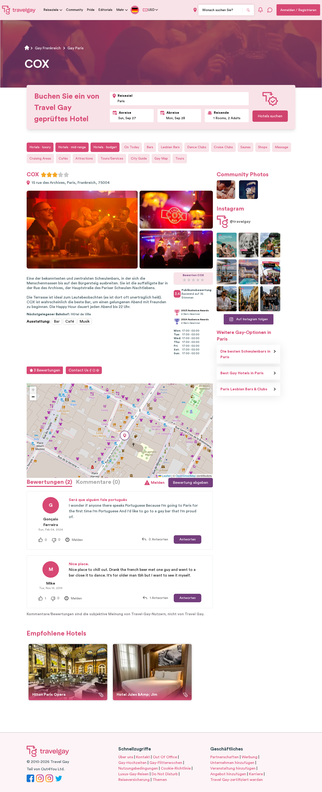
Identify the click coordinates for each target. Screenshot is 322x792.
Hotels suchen (270, 116)
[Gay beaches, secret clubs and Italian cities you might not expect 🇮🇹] (227, 245)
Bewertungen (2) (49, 482)
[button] (125, 435)
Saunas (245, 147)
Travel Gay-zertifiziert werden (236, 780)
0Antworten (158, 539)
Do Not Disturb (165, 774)
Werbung (249, 757)
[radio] (43, 174)
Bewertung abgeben (190, 482)
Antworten (187, 539)
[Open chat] (270, 10)
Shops (262, 147)
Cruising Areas (40, 158)
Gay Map (161, 158)
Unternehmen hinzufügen (232, 763)
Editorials (105, 10)
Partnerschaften (224, 757)
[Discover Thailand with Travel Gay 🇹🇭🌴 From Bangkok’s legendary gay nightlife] (270, 245)
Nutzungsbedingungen (138, 768)
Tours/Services (111, 158)
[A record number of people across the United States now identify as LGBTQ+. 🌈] (270, 271)
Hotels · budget (105, 147)
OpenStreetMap (186, 476)
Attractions (84, 158)
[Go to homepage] (19, 10)
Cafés (63, 158)
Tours (179, 158)
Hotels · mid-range (72, 147)
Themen (160, 780)
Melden (158, 482)
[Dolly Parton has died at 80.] (249, 245)
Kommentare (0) (98, 482)
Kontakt (143, 757)
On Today (131, 147)
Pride (91, 10)
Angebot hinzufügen (228, 774)
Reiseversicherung (134, 780)
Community (74, 10)
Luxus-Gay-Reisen (133, 774)
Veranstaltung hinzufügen (233, 768)
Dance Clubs (196, 147)
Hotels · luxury (40, 147)
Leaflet (166, 476)
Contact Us (78, 370)
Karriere (256, 774)
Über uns (125, 757)
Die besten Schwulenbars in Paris (245, 354)
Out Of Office (165, 757)
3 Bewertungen (47, 370)
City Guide (139, 158)
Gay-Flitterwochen (165, 763)
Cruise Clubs (223, 147)
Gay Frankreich (48, 48)
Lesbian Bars (170, 147)
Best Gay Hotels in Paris (242, 373)
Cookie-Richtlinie (176, 768)
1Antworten (159, 598)
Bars (150, 147)
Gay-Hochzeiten (132, 763)
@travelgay (240, 221)
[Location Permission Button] (195, 10)
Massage (281, 147)
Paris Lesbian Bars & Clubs (243, 389)
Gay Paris (75, 48)
